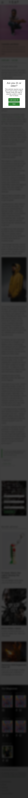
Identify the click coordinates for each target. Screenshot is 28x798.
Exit (14, 104)
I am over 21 (14, 100)
